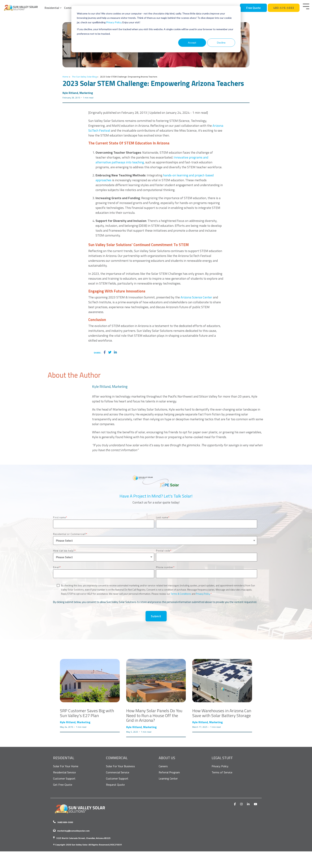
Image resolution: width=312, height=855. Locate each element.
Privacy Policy (113, 22)
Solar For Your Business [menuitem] (120, 766)
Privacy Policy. (203, 594)
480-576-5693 (283, 8)
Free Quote (253, 8)
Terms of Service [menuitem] (222, 772)
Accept (192, 42)
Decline (221, 42)
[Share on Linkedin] (115, 352)
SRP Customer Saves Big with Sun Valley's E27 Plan (87, 713)
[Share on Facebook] (105, 352)
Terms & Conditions (181, 594)
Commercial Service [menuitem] (117, 772)
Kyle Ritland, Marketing (77, 93)
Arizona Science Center (196, 297)
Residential (52, 8)
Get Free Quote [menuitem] (62, 784)
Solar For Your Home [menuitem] (65, 766)
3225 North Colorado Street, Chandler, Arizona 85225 (83, 838)
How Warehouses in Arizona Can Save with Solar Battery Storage (221, 713)
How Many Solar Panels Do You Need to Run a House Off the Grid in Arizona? (154, 715)
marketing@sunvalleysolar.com (73, 830)
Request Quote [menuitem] (115, 784)
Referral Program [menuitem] (169, 772)
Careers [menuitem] (163, 766)
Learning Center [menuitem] (168, 778)
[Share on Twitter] (109, 352)
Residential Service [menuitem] (64, 772)
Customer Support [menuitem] (64, 778)
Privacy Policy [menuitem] (220, 766)
